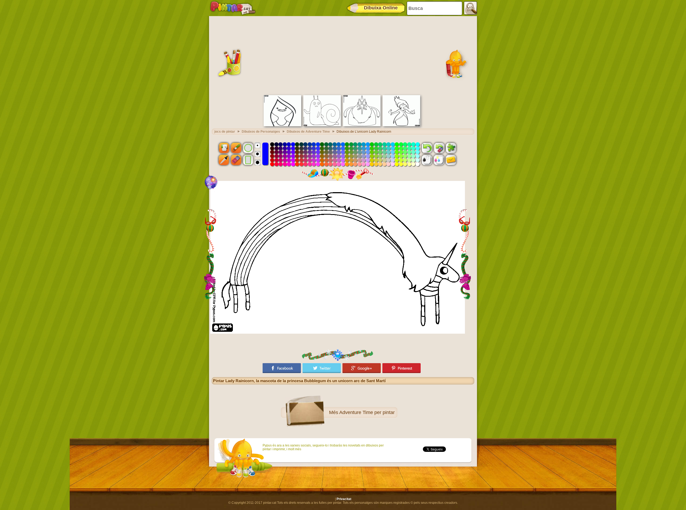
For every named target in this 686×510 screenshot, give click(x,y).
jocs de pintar (224, 131)
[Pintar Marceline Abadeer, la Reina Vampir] (282, 125)
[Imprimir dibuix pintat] (439, 160)
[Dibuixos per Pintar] (233, 8)
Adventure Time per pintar (367, 412)
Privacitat (344, 499)
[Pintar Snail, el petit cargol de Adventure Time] (322, 125)
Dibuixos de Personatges (261, 131)
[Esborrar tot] (438, 147)
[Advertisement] (343, 54)
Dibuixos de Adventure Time (308, 131)
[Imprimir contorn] (427, 160)
